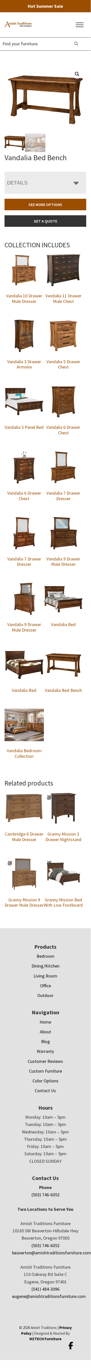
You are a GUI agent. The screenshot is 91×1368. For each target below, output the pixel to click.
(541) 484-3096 (45, 1289)
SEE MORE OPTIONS (45, 204)
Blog (45, 1041)
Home (45, 1022)
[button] (77, 74)
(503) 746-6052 (45, 1195)
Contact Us (45, 1090)
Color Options (45, 1081)
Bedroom (45, 956)
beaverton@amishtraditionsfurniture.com (51, 1253)
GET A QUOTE (45, 221)
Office (45, 986)
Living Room (45, 976)
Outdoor (45, 995)
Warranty (45, 1051)
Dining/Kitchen (45, 966)
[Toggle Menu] (80, 25)
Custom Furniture (45, 1071)
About (45, 1032)
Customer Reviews (45, 1061)
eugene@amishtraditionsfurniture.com (49, 1296)
